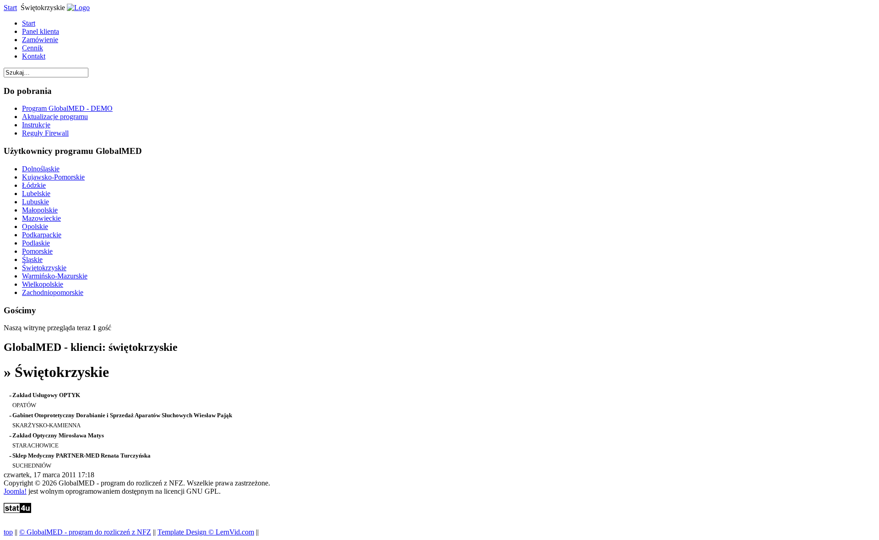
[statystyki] (17, 510)
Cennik (32, 48)
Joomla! (15, 491)
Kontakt (33, 56)
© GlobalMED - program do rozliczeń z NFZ (85, 532)
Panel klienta (40, 31)
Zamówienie (40, 40)
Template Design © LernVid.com (205, 532)
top (8, 532)
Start (10, 7)
